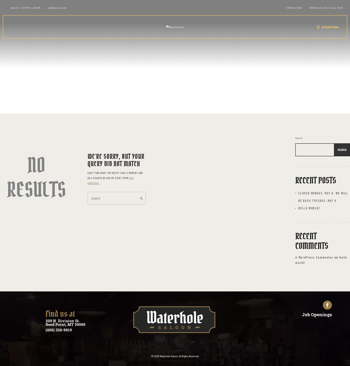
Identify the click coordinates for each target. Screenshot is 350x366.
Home (166, 82)
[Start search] (141, 198)
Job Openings (317, 314)
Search (299, 138)
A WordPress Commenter (314, 257)
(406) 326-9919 (59, 330)
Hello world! (309, 208)
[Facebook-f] (327, 305)
